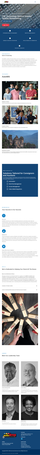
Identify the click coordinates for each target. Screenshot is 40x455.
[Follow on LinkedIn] (22, 439)
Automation (12, 181)
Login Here (5, 25)
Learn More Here (7, 21)
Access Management (14, 186)
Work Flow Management (15, 184)
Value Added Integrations (15, 189)
